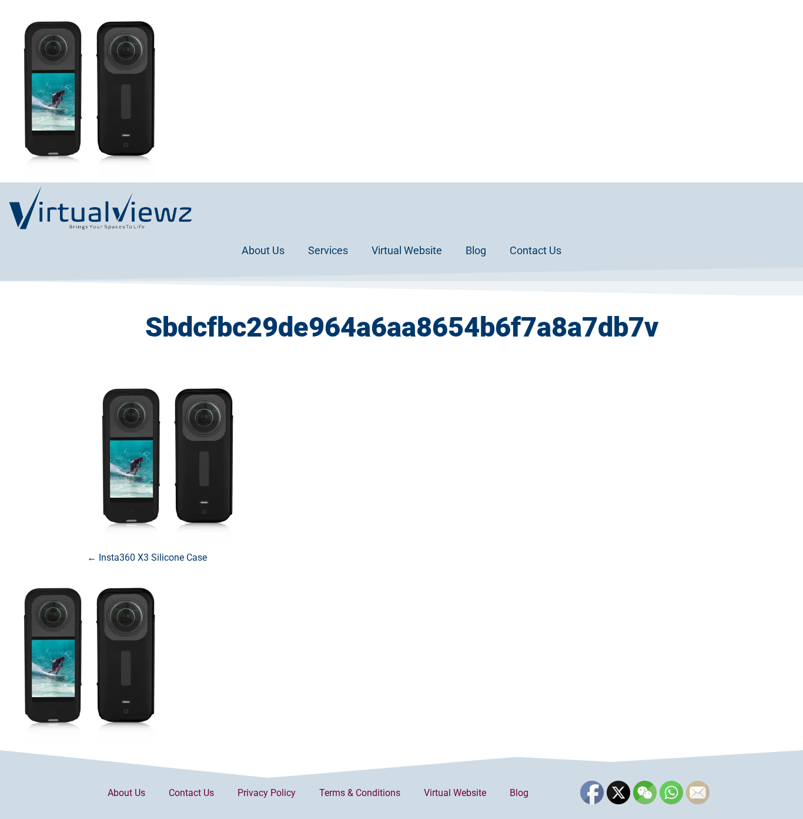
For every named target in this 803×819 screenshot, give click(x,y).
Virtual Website (407, 250)
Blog (476, 250)
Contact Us (535, 250)
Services (328, 250)
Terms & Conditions (359, 792)
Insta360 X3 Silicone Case (147, 557)
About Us (263, 250)
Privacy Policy (266, 792)
